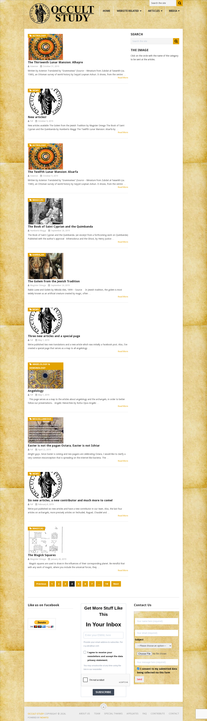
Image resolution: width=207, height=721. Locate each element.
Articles (154, 10)
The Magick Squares (42, 555)
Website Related (128, 10)
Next (116, 584)
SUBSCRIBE (103, 692)
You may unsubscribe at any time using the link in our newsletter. (102, 667)
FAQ (144, 713)
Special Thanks (113, 713)
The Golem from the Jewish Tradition (54, 281)
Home (106, 10)
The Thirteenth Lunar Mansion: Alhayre (55, 62)
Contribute (158, 713)
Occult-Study (36, 713)
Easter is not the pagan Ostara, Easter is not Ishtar (64, 445)
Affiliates (132, 713)
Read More (123, 77)
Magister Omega (38, 285)
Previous (41, 584)
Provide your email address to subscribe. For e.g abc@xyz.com (103, 644)
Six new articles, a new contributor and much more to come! (70, 500)
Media (173, 10)
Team (97, 713)
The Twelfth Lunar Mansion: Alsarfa (53, 171)
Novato (44, 717)
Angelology (36, 390)
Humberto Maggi (38, 230)
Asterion (34, 66)
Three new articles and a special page (54, 336)
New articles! (37, 117)
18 (106, 584)
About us (84, 713)
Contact (174, 713)
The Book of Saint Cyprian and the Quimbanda (60, 226)
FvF (31, 121)
